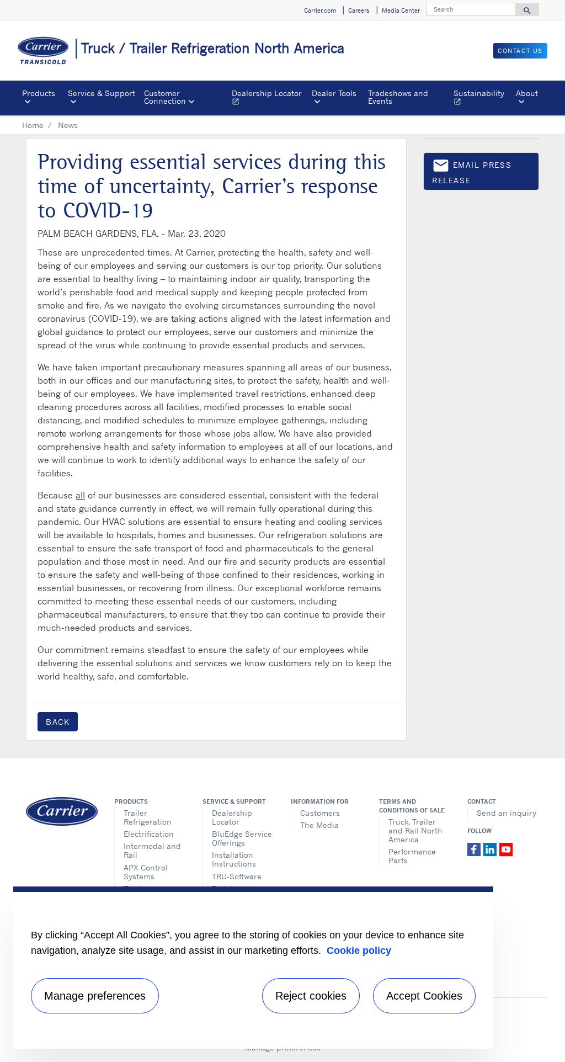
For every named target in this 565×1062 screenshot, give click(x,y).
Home (33, 125)
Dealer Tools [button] (334, 93)
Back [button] (58, 721)
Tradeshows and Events (398, 96)
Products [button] (38, 93)
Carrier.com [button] (320, 10)
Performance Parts (412, 856)
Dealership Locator (269, 98)
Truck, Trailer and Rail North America (415, 830)
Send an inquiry (506, 812)
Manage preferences (95, 996)
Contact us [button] (520, 51)
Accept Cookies (424, 996)
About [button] (527, 93)
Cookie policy (359, 950)
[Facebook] (475, 848)
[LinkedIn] (491, 848)
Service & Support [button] (101, 93)
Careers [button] (358, 10)
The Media (319, 825)
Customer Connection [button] (165, 96)
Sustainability (482, 98)
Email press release (471, 171)
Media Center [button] (401, 10)
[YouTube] (506, 848)
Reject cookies (311, 996)
